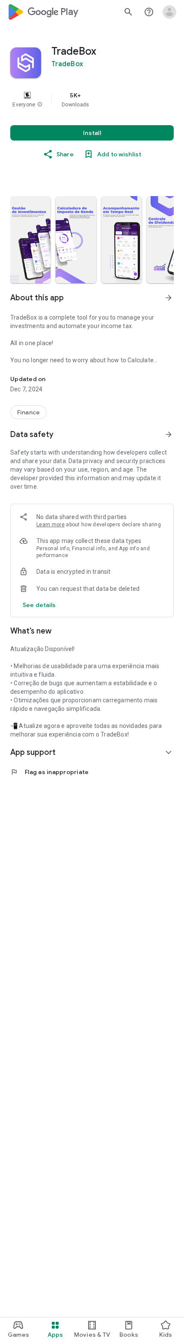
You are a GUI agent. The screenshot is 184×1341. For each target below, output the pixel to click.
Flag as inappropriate (49, 772)
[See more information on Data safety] (168, 434)
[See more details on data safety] (39, 605)
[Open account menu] (169, 12)
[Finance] (28, 412)
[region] (92, 99)
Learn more (50, 525)
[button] (39, 105)
